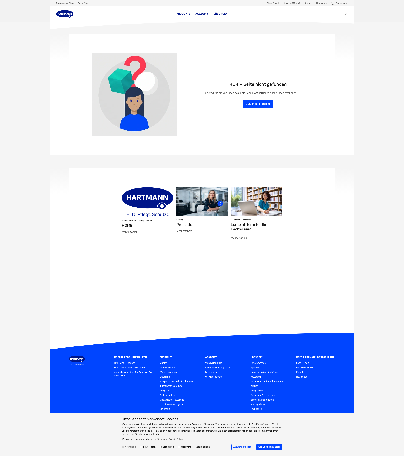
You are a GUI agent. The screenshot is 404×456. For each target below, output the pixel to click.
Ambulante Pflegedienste (263, 395)
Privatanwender (258, 363)
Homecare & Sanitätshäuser (264, 372)
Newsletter (321, 3)
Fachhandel (256, 409)
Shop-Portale (273, 3)
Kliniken (254, 386)
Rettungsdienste (259, 404)
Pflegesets (165, 390)
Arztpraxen (256, 376)
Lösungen (221, 14)
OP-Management (213, 376)
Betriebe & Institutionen (262, 399)
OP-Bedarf (165, 409)
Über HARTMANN (292, 3)
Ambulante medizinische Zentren (267, 381)
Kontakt (308, 3)
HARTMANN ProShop (124, 363)
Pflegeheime (257, 390)
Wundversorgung (168, 372)
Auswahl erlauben (242, 447)
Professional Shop (65, 3)
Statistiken (168, 447)
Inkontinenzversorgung (171, 386)
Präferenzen (149, 447)
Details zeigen (202, 447)
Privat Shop (83, 3)
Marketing (186, 447)
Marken (163, 363)
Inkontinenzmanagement (217, 367)
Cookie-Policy (176, 439)
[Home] (64, 14)
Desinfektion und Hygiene (172, 404)
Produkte (183, 14)
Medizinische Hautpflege (172, 399)
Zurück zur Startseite (258, 103)
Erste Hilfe (165, 376)
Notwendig (130, 447)
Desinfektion (211, 372)
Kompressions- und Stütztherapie (176, 381)
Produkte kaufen (168, 367)
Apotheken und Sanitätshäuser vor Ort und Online (133, 374)
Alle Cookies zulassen (269, 447)
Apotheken (256, 367)
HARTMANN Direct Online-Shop (129, 367)
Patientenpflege (167, 395)
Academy (201, 14)
